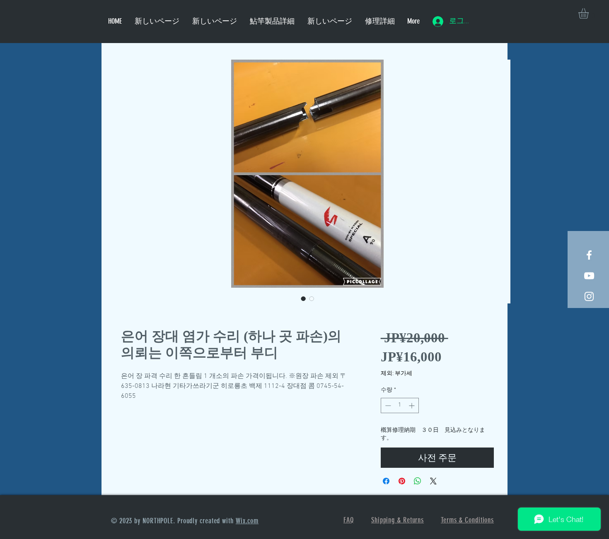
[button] (589, 13)
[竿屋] (589, 296)
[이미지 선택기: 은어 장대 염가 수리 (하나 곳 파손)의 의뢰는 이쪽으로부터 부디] (303, 298)
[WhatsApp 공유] (418, 481)
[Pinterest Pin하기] (402, 481)
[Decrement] (387, 405)
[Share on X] (433, 481)
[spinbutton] (399, 405)
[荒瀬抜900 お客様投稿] (589, 276)
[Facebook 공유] (386, 481)
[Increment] (412, 405)
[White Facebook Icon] (589, 255)
